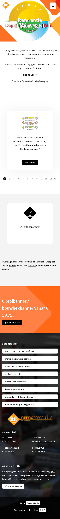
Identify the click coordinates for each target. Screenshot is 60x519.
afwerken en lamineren (15, 381)
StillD (42, 510)
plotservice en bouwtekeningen (19, 351)
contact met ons (39, 479)
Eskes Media (33, 503)
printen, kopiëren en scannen (18, 358)
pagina (51, 471)
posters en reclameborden (17, 366)
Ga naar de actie (12, 322)
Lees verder (30, 162)
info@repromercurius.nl (43, 441)
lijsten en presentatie (14, 389)
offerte (12, 265)
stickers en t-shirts (13, 374)
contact (32, 265)
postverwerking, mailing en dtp (19, 404)
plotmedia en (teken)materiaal (19, 397)
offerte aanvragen (13, 486)
